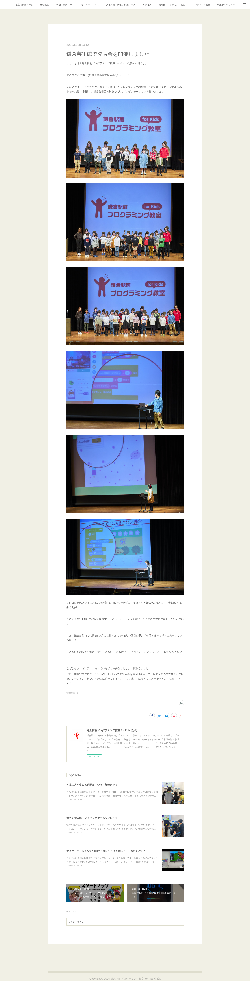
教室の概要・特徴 (24, 4)
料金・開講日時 (64, 4)
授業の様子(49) (72, 693)
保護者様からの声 (226, 4)
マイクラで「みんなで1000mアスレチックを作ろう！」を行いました (106, 851)
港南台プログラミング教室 (172, 4)
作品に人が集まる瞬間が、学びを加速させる (92, 784)
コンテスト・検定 (201, 4)
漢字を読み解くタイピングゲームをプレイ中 (92, 818)
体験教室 (44, 4)
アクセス (147, 4)
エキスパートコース (89, 4)
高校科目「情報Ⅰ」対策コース (120, 4)
